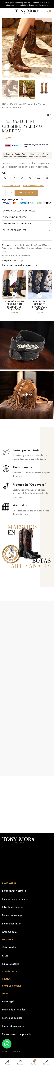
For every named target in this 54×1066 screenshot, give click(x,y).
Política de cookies (12, 1018)
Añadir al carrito (26, 192)
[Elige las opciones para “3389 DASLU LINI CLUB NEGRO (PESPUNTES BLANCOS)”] (14, 295)
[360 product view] (7, 66)
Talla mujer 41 (26, 255)
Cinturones (27, 345)
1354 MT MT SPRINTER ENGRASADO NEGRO (39, 305)
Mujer (13, 103)
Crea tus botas (9, 932)
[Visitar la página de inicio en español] (27, 11)
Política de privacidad (13, 1009)
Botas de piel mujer (35, 248)
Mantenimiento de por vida (16, 1034)
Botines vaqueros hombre (15, 899)
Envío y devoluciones (13, 1026)
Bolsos (27, 395)
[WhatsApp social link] (18, 260)
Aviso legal (8, 1001)
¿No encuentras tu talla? (33, 185)
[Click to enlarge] (7, 73)
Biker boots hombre (12, 907)
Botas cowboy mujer (13, 915)
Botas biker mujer (11, 923)
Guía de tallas (9, 947)
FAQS (5, 955)
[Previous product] (45, 114)
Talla (4, 173)
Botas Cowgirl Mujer (39, 244)
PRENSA (6, 978)
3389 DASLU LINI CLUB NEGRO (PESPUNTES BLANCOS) (14, 305)
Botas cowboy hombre (14, 890)
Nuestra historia (10, 964)
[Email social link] (14, 260)
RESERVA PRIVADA (11, 986)
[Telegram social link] (21, 260)
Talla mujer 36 (14, 255)
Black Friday (25, 244)
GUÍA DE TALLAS (12, 185)
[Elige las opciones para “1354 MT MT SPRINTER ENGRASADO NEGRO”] (39, 295)
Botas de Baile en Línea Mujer (14, 248)
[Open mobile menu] (5, 12)
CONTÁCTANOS (9, 971)
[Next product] (50, 114)
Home (5, 103)
